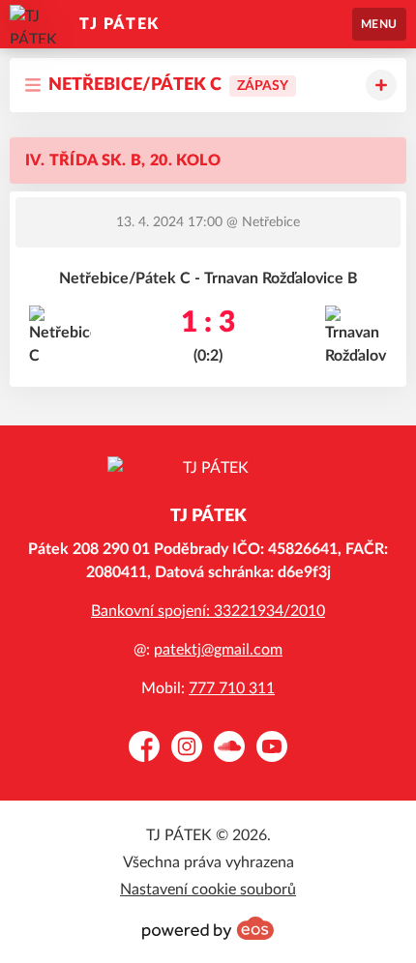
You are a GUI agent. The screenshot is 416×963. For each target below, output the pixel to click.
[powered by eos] (208, 928)
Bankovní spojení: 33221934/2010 (208, 611)
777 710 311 (232, 688)
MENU (379, 24)
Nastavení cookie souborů (208, 889)
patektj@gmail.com (218, 649)
